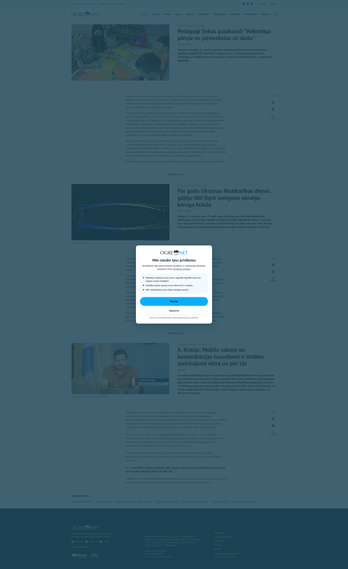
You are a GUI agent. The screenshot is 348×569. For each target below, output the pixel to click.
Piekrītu (174, 301)
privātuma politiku (181, 269)
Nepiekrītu (174, 310)
